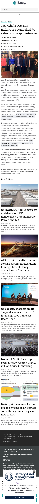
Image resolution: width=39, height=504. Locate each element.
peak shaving (20, 171)
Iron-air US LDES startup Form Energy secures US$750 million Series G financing (18, 363)
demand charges (18, 169)
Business (5, 49)
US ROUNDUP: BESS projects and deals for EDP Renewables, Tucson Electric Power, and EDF (19, 215)
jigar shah (13, 171)
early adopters (28, 169)
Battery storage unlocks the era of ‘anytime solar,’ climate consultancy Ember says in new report (18, 409)
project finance (29, 171)
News (10, 22)
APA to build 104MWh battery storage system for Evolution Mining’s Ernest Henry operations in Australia (19, 265)
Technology (12, 49)
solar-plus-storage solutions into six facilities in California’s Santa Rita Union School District (18, 116)
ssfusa (18, 173)
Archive (4, 22)
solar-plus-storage (11, 173)
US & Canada (12, 43)
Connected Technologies (10, 46)
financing (34, 169)
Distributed (21, 46)
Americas (5, 43)
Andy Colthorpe (10, 37)
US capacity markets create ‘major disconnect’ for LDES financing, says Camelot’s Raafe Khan (18, 314)
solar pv (3, 173)
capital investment (8, 169)
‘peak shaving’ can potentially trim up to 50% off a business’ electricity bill (17, 143)
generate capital (5, 171)
